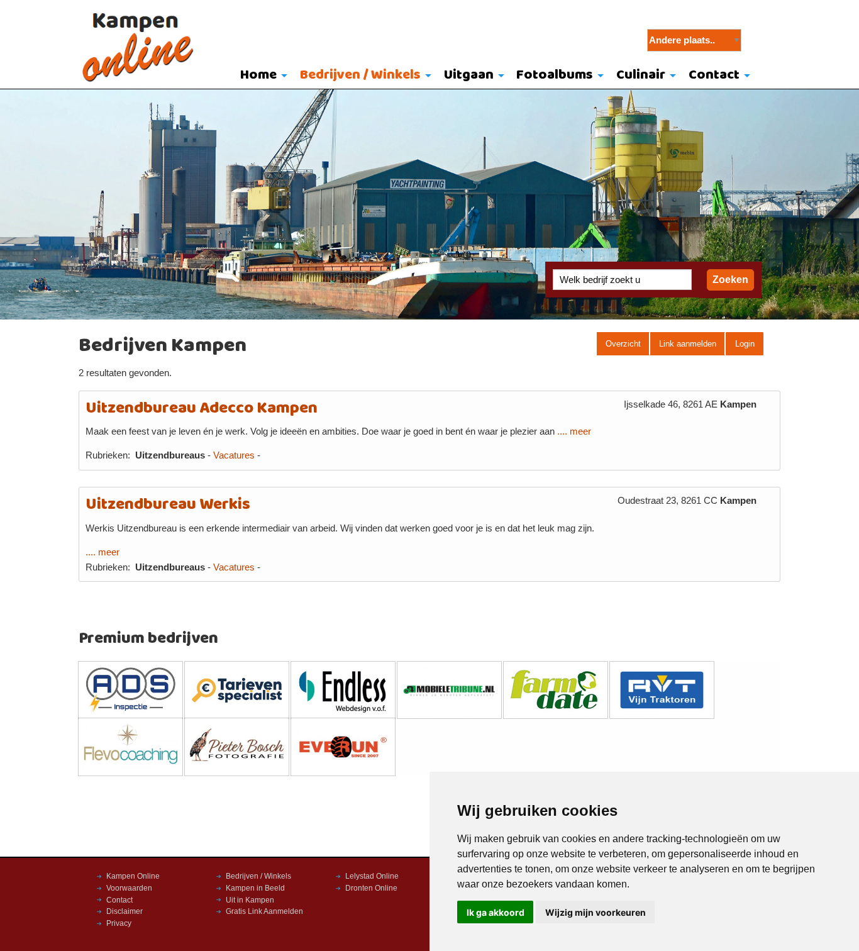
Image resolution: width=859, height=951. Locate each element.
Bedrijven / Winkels (360, 75)
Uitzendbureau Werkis (168, 505)
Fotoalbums (554, 75)
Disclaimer (124, 911)
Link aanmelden (687, 343)
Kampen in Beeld (255, 888)
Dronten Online (371, 888)
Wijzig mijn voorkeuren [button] (595, 912)
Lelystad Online (372, 876)
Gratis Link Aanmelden (264, 911)
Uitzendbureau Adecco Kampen (202, 408)
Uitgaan (469, 75)
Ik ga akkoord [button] (495, 912)
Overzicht (623, 343)
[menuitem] (261, 76)
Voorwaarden (129, 888)
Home (258, 75)
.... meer (574, 431)
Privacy (118, 923)
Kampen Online (133, 876)
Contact (714, 75)
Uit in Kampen (250, 900)
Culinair (640, 75)
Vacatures (234, 455)
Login (745, 343)
